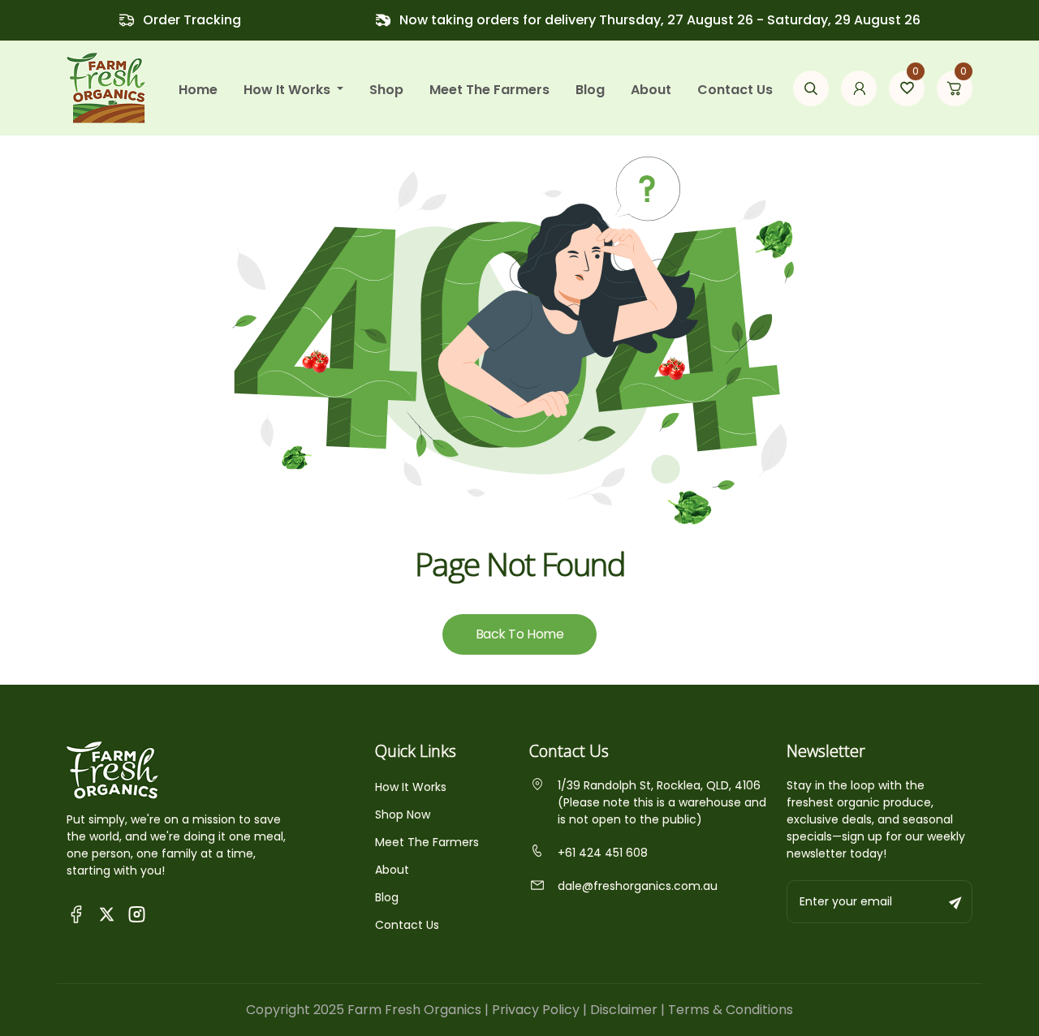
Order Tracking (192, 20)
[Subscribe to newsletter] (956, 901)
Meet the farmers (489, 89)
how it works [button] (289, 89)
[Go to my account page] (859, 88)
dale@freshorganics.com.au (638, 886)
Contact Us (735, 89)
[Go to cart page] (954, 88)
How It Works (410, 787)
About (651, 89)
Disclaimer (623, 1009)
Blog (590, 89)
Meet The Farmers (427, 842)
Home (198, 89)
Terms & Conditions (730, 1009)
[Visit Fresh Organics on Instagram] (137, 913)
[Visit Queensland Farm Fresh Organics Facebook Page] (77, 913)
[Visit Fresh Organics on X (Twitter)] (106, 914)
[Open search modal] (811, 88)
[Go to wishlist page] (907, 88)
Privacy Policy (536, 1009)
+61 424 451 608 (603, 853)
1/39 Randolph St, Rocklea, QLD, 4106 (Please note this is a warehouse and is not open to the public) (662, 802)
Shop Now (402, 814)
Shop (386, 89)
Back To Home (519, 634)
